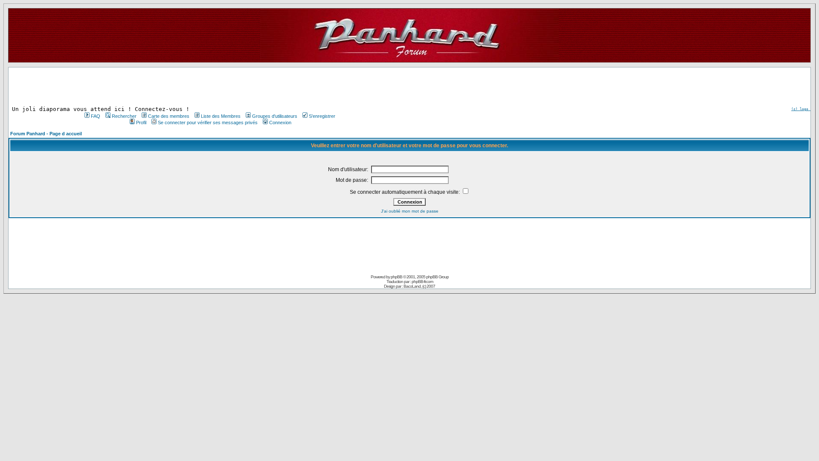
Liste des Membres (221, 116)
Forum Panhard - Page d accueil (46, 133)
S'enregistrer (322, 116)
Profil (141, 122)
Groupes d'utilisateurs (274, 116)
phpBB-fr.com (422, 281)
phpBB (396, 276)
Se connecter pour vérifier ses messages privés (208, 122)
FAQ (95, 116)
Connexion (280, 122)
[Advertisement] (209, 86)
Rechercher (124, 116)
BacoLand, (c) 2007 (419, 286)
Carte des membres (168, 116)
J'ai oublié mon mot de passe (410, 211)
